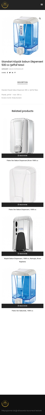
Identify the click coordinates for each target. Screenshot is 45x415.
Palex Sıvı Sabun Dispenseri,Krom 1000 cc (22, 160)
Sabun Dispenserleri (16, 69)
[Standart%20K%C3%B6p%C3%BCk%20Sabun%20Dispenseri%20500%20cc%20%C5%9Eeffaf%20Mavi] (7, 72)
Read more (23, 156)
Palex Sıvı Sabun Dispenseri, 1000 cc (22, 209)
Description (22, 82)
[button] (41, 4)
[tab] (22, 82)
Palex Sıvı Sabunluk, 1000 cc (22, 311)
